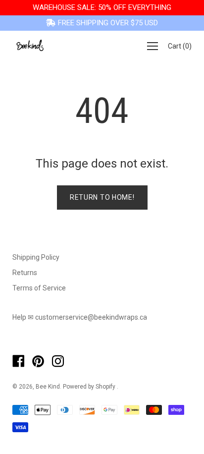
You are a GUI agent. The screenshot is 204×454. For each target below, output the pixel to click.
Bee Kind (48, 386)
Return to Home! (102, 197)
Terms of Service (39, 288)
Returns (24, 273)
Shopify (105, 386)
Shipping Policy (35, 257)
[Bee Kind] (29, 46)
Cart (180, 46)
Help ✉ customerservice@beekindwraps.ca (79, 317)
